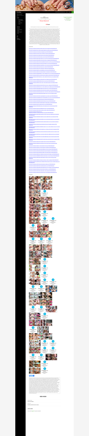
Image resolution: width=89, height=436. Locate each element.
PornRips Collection (20, 19)
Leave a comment (48, 19)
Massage (45, 396)
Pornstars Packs (20, 22)
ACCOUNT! (69, 20)
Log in (17, 37)
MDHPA (19, 21)
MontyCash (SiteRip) (31, 401)
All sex (41, 396)
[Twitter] (0, 5)
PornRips (19, 12)
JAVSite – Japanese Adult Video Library (67, 18)
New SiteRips (18, 28)
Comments (18, 39)
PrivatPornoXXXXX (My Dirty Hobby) (33, 404)
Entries (18, 38)
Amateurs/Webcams (20, 20)
